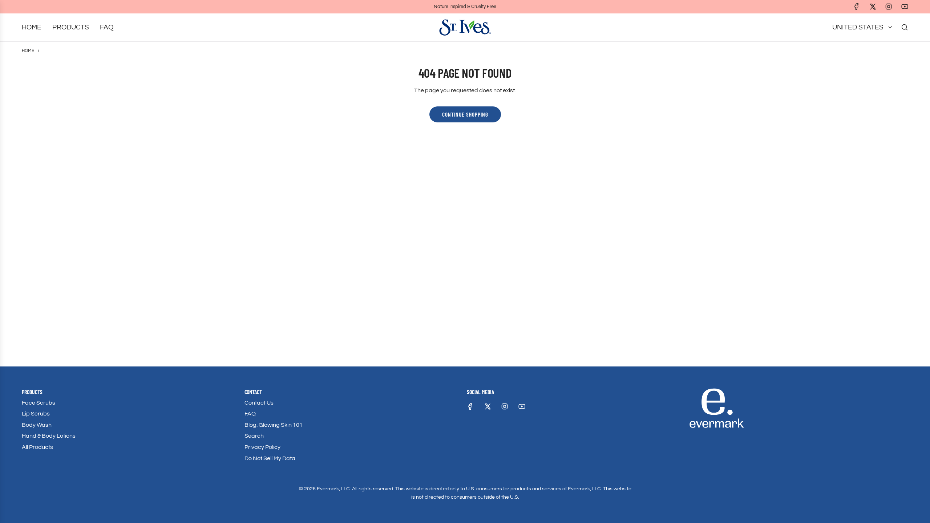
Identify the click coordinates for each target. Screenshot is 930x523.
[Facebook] (857, 6)
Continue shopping (465, 114)
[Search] (905, 27)
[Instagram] (889, 6)
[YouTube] (905, 6)
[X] (873, 6)
